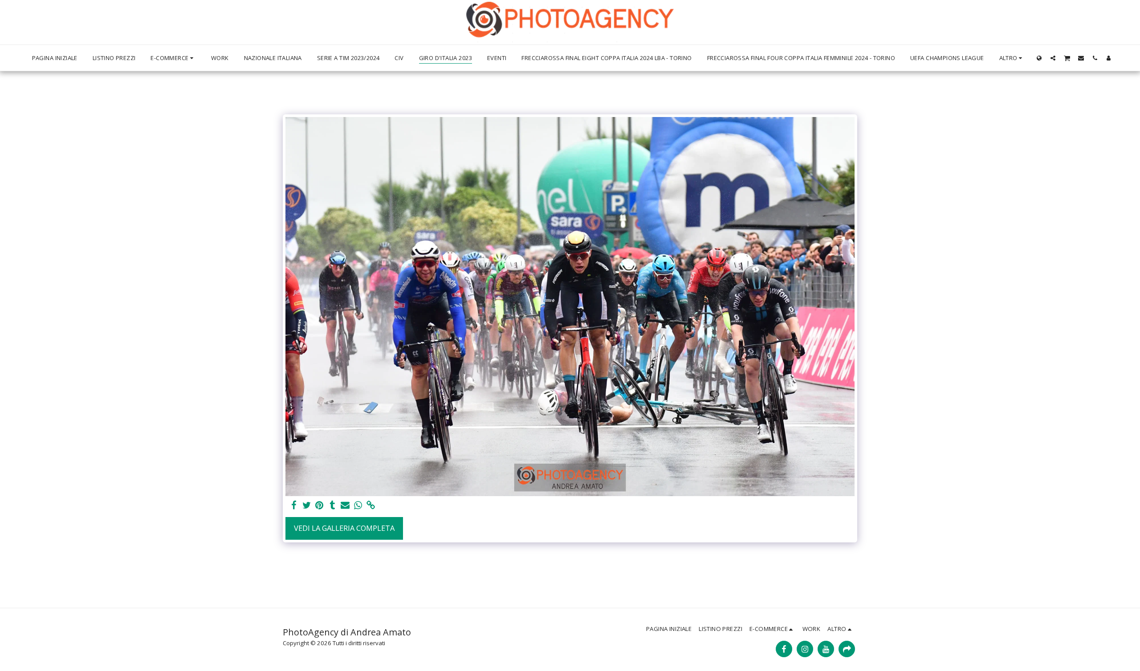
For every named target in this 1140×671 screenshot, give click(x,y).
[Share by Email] (345, 505)
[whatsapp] (358, 505)
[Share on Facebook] (293, 505)
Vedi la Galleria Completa (344, 528)
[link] (371, 505)
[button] (1052, 58)
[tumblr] (332, 505)
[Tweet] (306, 505)
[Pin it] (319, 505)
